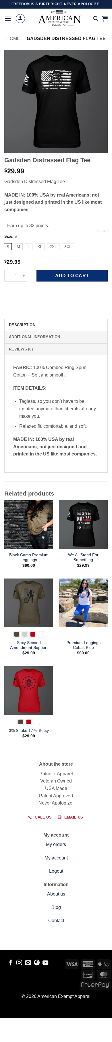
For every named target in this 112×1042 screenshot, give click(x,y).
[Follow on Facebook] (10, 963)
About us (56, 894)
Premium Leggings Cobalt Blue (83, 645)
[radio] (7, 246)
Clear (102, 231)
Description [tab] (22, 325)
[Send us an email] (28, 963)
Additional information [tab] (34, 337)
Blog (56, 907)
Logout (56, 871)
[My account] (20, 18)
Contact (56, 920)
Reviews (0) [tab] (21, 349)
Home (13, 38)
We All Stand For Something (83, 557)
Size (8, 237)
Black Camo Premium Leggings (29, 557)
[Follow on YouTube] (45, 963)
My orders (56, 844)
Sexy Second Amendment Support (29, 645)
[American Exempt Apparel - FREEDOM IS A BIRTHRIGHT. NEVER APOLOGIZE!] (59, 19)
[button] (7, 18)
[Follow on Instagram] (19, 963)
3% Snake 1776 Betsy (29, 730)
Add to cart (72, 275)
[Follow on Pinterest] (37, 963)
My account (56, 857)
